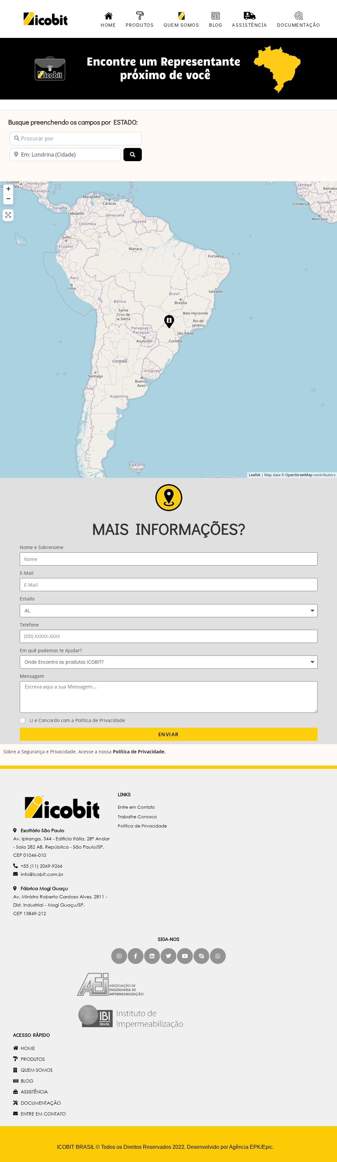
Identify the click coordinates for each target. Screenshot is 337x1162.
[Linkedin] (152, 956)
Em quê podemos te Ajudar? (51, 650)
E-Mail (27, 573)
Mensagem (32, 676)
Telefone (29, 625)
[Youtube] (185, 956)
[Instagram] (119, 956)
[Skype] (201, 956)
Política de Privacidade (138, 751)
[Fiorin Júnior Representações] (169, 321)
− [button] (8, 198)
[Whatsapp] (218, 956)
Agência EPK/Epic (250, 1147)
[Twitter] (168, 956)
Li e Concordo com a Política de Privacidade (77, 720)
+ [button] (8, 189)
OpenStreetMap (299, 474)
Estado (27, 599)
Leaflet (254, 474)
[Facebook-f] (135, 956)
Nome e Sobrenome (42, 547)
